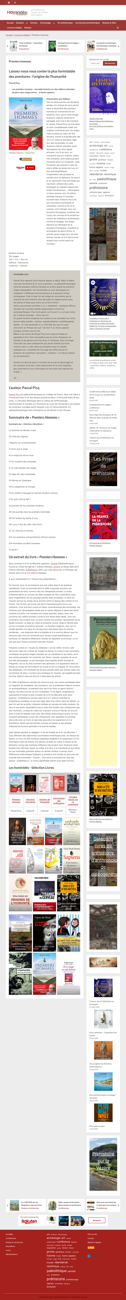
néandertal (96, 174)
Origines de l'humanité (44, 800)
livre (91, 171)
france (108, 156)
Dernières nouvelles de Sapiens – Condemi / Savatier (35, 837)
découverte (99, 153)
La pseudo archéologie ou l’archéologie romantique (69, 44)
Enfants (27, 28)
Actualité (9, 1234)
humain (106, 167)
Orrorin (57, 566)
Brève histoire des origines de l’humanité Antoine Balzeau (20, 906)
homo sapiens (96, 167)
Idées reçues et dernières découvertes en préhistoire (31, 1203)
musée (103, 170)
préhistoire (98, 188)
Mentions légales (94, 1242)
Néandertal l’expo (103, 44)
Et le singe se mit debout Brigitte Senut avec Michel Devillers (68, 989)
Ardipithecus (31, 570)
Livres (8, 1250)
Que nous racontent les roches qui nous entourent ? (70, 1203)
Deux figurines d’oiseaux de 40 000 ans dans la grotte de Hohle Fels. (103, 418)
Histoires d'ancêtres (30, 800)
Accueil (10, 23)
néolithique (110, 174)
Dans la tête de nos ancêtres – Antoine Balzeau (68, 906)
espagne (57, 1245)
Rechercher (110, 63)
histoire (110, 160)
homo (108, 164)
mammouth (66, 1259)
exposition (94, 156)
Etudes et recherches (107, 1208)
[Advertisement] (103, 729)
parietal (93, 183)
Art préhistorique (65, 23)
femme (102, 156)
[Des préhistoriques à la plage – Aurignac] (103, 1082)
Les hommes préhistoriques (87, 23)
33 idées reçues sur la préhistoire (73, 801)
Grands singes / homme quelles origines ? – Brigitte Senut (20, 946)
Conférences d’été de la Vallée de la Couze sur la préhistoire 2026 (102, 394)
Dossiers (20, 23)
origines (62, 1266)
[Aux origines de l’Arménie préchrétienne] (103, 1050)
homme (101, 163)
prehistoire (102, 183)
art (105, 145)
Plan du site (92, 1234)
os (90, 180)
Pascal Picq (14, 394)
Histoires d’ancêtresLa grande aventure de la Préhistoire (71, 837)
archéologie (96, 145)
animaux (96, 142)
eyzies (59, 1248)
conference (93, 150)
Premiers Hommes (16, 800)
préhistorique (95, 192)
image (112, 167)
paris (48, 1275)
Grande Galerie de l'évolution (103, 923)
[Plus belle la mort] (103, 1113)
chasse (111, 146)
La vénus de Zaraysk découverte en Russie (107, 1203)
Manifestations (11, 1254)
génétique (102, 160)
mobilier (96, 171)
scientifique (93, 196)
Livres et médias (14, 28)
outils (94, 180)
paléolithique (106, 179)
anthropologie (105, 142)
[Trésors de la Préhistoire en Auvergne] (103, 988)
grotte (93, 159)
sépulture (101, 196)
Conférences (24, 49)
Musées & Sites (109, 23)
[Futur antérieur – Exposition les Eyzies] (103, 1019)
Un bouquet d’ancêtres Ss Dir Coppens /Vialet (35, 868)
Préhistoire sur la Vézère (103, 1161)
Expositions (101, 47)
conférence (105, 149)
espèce (106, 153)
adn (91, 142)
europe (112, 153)
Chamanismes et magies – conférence (30, 44)
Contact (91, 1238)
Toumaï (54, 563)
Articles (33, 23)
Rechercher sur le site (99, 59)
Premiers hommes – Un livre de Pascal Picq (54, 839)
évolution (109, 195)
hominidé (92, 164)
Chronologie (45, 23)
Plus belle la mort (97, 1126)
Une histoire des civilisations (58, 800)
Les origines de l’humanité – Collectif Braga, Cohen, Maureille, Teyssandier (17, 865)
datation (92, 153)
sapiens (106, 192)
